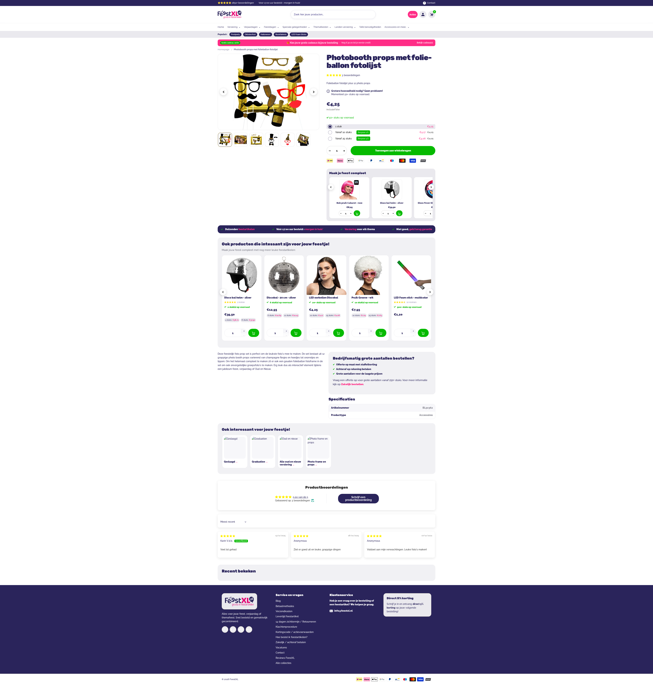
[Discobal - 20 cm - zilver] (284, 275)
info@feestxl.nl (343, 610)
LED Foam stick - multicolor (411, 297)
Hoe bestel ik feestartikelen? (291, 637)
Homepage (223, 49)
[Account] (422, 14)
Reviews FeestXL (285, 658)
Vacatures (281, 647)
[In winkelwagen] (253, 333)
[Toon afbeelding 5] (288, 140)
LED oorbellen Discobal (323, 297)
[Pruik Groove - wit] (369, 275)
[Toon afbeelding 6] (303, 140)
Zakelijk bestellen (352, 384)
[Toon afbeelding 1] (225, 140)
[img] (227, 536)
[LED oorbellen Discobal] (326, 275)
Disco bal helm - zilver (237, 297)
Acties (412, 14)
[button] (334, 75)
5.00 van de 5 (300, 497)
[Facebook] (233, 629)
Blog (278, 601)
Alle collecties (283, 663)
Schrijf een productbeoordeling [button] (358, 499)
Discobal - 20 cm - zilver (281, 297)
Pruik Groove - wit (362, 297)
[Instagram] (225, 629)
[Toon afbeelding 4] (272, 140)
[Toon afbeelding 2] (241, 140)
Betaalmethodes (285, 606)
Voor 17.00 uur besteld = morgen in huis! (279, 3)
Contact (280, 652)
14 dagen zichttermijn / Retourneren (296, 621)
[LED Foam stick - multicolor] (411, 275)
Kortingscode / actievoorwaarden (295, 632)
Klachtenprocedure (286, 626)
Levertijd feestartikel (287, 616)
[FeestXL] (229, 14)
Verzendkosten (284, 611)
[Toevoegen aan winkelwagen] (357, 213)
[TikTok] (241, 629)
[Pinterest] (249, 629)
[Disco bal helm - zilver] (242, 275)
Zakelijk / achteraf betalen (291, 642)
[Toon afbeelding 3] (256, 140)
